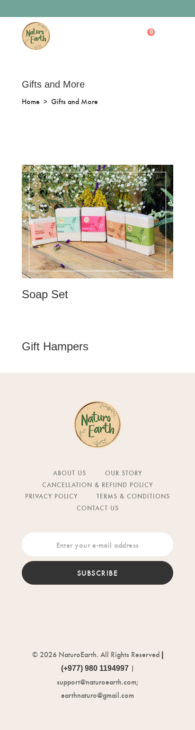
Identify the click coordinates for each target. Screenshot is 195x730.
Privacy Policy (51, 495)
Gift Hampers (55, 346)
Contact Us (98, 507)
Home (31, 101)
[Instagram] (108, 8)
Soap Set (45, 294)
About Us (69, 472)
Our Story (123, 472)
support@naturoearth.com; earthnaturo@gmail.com (97, 688)
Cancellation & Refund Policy (97, 484)
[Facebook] (87, 8)
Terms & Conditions (133, 495)
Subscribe (97, 573)
